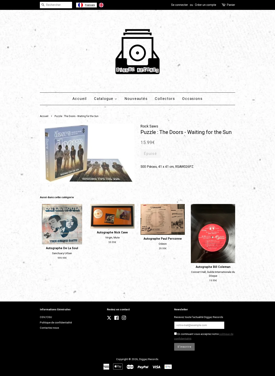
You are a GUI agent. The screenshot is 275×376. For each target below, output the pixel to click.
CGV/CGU (46, 317)
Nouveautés (136, 98)
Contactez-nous (49, 327)
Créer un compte (205, 4)
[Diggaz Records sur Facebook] (116, 318)
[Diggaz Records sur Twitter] (109, 319)
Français (90, 4)
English (110, 4)
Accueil (79, 98)
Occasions (192, 98)
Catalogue (104, 98)
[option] (106, 5)
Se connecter (179, 4)
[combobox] (86, 5)
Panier (231, 4)
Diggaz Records (148, 359)
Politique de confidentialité (56, 322)
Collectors (165, 98)
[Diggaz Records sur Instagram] (124, 318)
